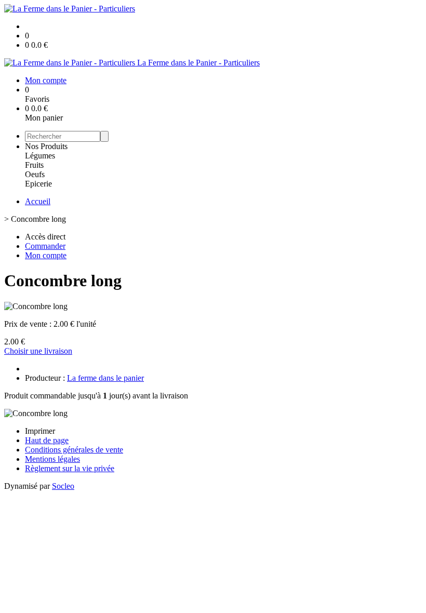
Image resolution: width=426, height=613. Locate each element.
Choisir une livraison (38, 351)
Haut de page (47, 440)
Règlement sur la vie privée (69, 468)
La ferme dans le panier (105, 378)
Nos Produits (46, 146)
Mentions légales (52, 459)
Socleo (63, 486)
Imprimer (40, 431)
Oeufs (35, 174)
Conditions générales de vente (74, 449)
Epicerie (38, 183)
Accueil (37, 201)
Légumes (40, 155)
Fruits (34, 165)
